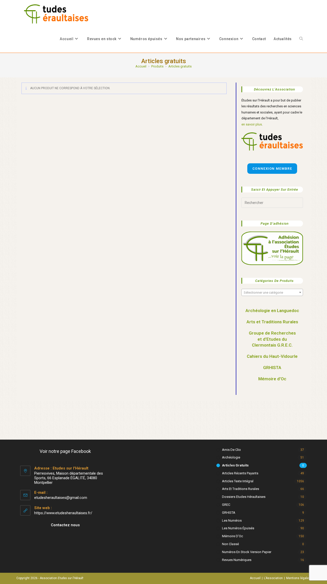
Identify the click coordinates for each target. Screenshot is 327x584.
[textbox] (272, 292)
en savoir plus (251, 124)
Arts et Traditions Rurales (272, 321)
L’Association (273, 578)
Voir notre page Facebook (65, 451)
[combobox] (272, 292)
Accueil (255, 578)
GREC (226, 505)
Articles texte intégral (237, 481)
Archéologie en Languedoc (272, 310)
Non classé (230, 544)
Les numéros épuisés (238, 528)
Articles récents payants (240, 473)
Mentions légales (298, 578)
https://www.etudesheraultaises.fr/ (63, 513)
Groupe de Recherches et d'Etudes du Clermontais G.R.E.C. (272, 339)
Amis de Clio (231, 450)
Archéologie (231, 457)
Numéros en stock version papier (246, 552)
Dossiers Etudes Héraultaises (243, 497)
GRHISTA (272, 367)
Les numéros (232, 520)
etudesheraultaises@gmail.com (60, 497)
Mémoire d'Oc (272, 378)
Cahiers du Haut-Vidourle (272, 356)
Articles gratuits (180, 66)
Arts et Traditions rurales (240, 489)
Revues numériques (236, 560)
